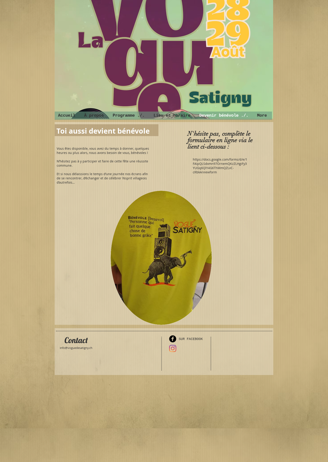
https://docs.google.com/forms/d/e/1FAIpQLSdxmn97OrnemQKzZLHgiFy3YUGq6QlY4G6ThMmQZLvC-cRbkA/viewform (220, 165)
